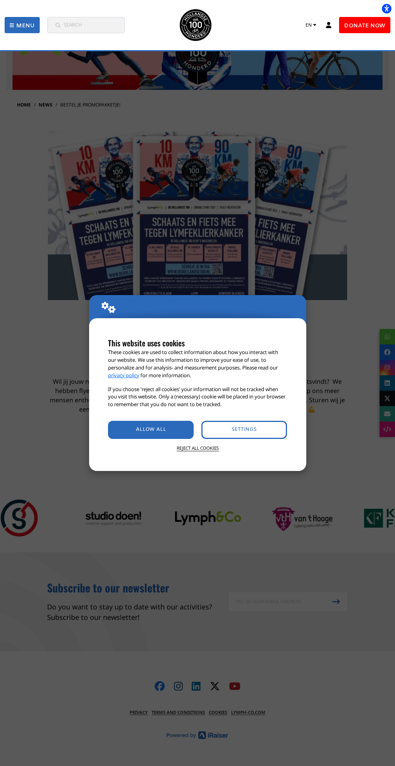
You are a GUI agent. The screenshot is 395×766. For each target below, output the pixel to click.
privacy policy (123, 375)
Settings (244, 429)
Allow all (151, 429)
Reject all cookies (198, 448)
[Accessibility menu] (386, 8)
